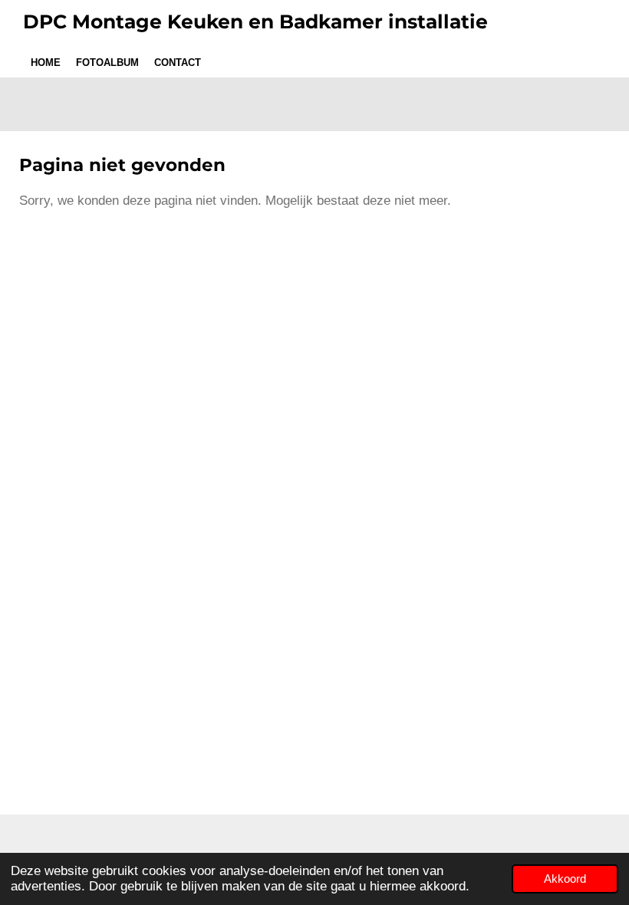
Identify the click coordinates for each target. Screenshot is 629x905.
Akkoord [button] (565, 878)
